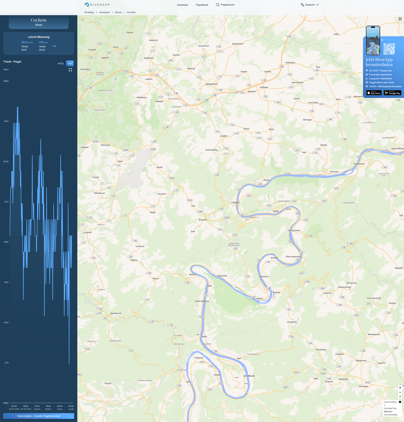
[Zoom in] (400, 387)
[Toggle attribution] (400, 402)
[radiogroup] (64, 63)
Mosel (118, 12)
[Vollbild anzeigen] (70, 70)
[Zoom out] (400, 392)
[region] (202, 211)
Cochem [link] (131, 12)
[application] (38, 240)
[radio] (60, 63)
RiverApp (89, 12)
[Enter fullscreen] (400, 19)
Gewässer (182, 4)
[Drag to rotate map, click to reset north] (400, 396)
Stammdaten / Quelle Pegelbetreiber (38, 416)
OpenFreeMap (390, 402)
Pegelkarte (202, 4)
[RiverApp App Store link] (374, 92)
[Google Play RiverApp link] (392, 92)
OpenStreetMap (391, 414)
